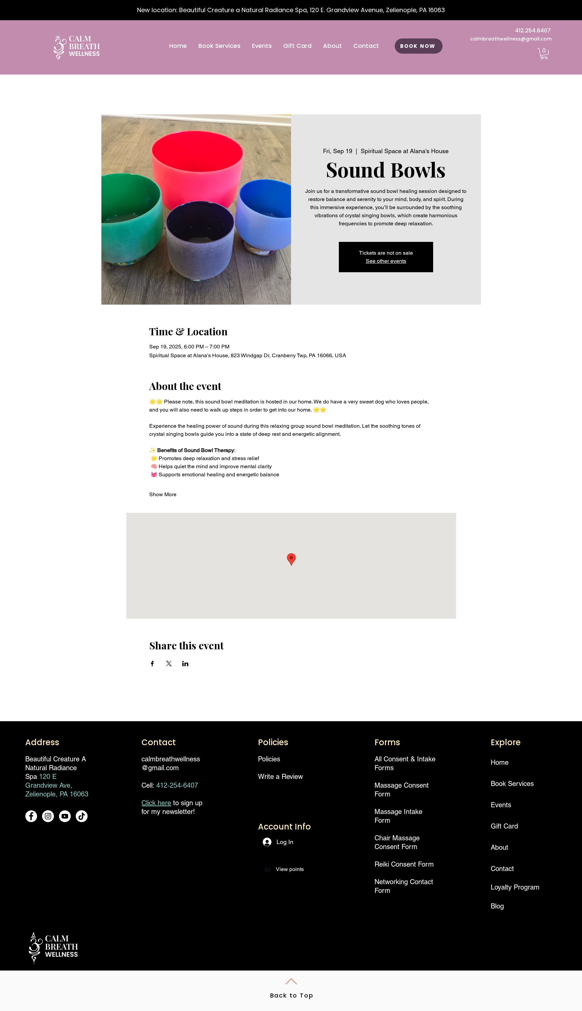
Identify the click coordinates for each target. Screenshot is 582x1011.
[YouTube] (65, 816)
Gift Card (504, 826)
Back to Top (292, 995)
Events (501, 805)
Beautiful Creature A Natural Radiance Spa (55, 768)
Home (500, 762)
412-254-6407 (177, 785)
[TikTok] (82, 816)
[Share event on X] (169, 663)
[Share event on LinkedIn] (185, 663)
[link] (544, 53)
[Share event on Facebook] (152, 663)
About (499, 847)
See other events (386, 261)
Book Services (509, 784)
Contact (502, 869)
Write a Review (280, 777)
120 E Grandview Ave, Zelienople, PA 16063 (56, 785)
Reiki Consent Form (404, 864)
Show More (162, 494)
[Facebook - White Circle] (31, 816)
